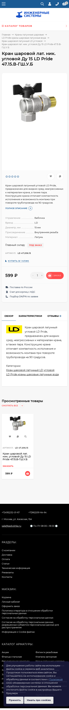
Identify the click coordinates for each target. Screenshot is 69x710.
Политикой (56, 679)
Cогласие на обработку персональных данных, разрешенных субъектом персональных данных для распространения (30, 625)
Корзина (6, 597)
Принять (15, 700)
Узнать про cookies (39, 700)
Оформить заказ (11, 606)
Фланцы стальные (12, 656)
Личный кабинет (11, 601)
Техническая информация (16, 568)
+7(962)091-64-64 (37, 512)
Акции (5, 652)
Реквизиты (8, 572)
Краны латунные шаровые (29, 34)
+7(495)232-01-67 (11, 512)
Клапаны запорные (46, 656)
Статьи (5, 563)
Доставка (7, 554)
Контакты (7, 577)
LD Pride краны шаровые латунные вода (24, 38)
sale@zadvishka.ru (11, 526)
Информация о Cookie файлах (18, 632)
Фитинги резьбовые (47, 652)
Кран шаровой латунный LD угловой (22, 41)
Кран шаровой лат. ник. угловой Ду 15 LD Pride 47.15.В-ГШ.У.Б (17, 456)
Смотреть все (10, 406)
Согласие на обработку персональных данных (27, 617)
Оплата (6, 559)
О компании (8, 550)
